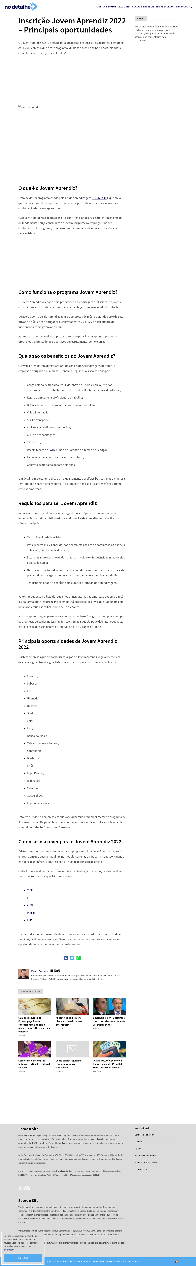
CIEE (30, 890)
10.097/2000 (99, 198)
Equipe (138, 1148)
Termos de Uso (141, 1169)
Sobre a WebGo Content (145, 1155)
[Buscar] (191, 7)
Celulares (124, 6)
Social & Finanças (143, 6)
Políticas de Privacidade (146, 1162)
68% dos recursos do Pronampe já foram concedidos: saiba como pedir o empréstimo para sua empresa (34, 1024)
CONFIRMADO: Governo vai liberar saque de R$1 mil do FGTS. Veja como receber (108, 1064)
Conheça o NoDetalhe (144, 1134)
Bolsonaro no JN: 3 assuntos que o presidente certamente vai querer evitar (109, 1021)
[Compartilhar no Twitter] (72, 958)
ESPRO (31, 920)
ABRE (30, 905)
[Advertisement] (72, 80)
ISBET (30, 913)
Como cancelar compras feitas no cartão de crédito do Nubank (34, 1064)
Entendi (23, 1258)
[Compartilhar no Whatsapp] (78, 958)
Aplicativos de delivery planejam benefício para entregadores (69, 1021)
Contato (138, 1141)
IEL (29, 898)
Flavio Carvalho (39, 971)
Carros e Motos (106, 6)
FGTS (51, 450)
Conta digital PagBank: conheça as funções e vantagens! (68, 1064)
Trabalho (182, 6)
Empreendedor (165, 6)
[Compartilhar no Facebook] (66, 958)
